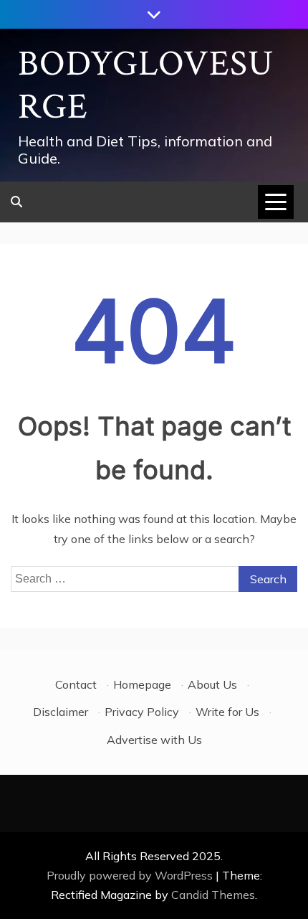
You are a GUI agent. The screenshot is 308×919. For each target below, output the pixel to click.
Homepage (142, 684)
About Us (212, 684)
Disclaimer (60, 711)
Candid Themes (213, 894)
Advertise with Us (154, 739)
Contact (76, 684)
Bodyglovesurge (146, 86)
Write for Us (227, 711)
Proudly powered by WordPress (131, 875)
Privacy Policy (142, 711)
